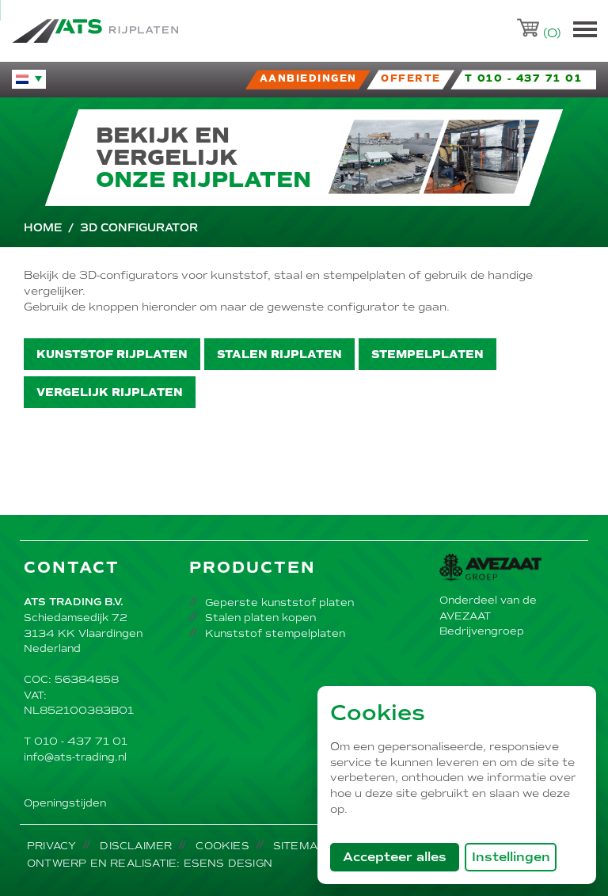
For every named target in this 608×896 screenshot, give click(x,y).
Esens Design (228, 863)
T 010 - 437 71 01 (75, 741)
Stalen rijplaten (279, 354)
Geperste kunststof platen (279, 602)
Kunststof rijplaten (112, 354)
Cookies (222, 846)
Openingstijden (65, 803)
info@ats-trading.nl (75, 757)
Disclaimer (136, 846)
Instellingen (511, 856)
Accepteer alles (401, 856)
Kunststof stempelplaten (275, 633)
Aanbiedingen (308, 79)
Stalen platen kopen (260, 617)
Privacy (51, 846)
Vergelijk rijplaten (109, 392)
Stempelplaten (427, 354)
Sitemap (299, 846)
